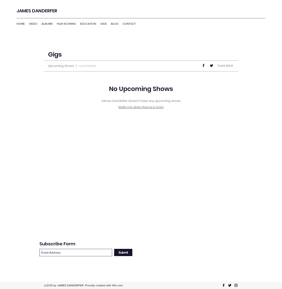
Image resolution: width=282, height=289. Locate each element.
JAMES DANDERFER (37, 11)
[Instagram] (236, 285)
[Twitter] (230, 285)
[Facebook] (224, 285)
